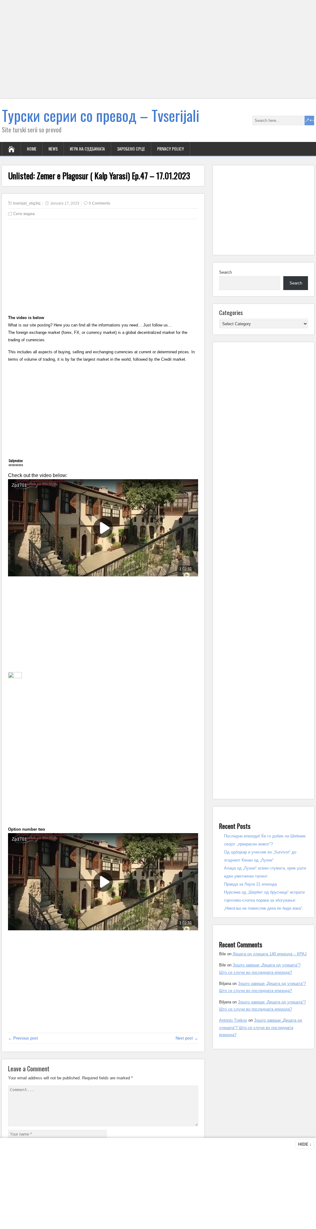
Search (225, 272)
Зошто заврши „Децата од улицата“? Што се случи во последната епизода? (260, 1027)
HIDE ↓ (305, 1144)
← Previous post (23, 1038)
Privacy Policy (170, 148)
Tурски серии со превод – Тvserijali (100, 115)
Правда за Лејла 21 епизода (250, 884)
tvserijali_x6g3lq (26, 203)
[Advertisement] (158, 53)
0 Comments (99, 203)
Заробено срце (131, 148)
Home (31, 148)
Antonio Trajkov (233, 1020)
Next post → (187, 1038)
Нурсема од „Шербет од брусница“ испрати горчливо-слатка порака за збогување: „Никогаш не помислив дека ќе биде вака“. (264, 900)
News (53, 148)
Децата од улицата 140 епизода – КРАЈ (270, 954)
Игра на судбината (87, 148)
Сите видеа (24, 213)
